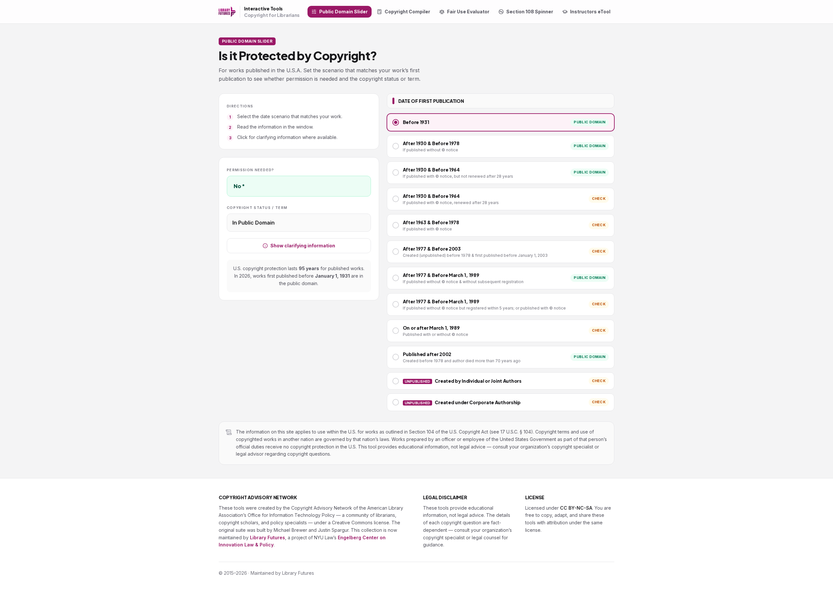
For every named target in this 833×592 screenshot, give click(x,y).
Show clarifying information (302, 245)
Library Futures (267, 537)
